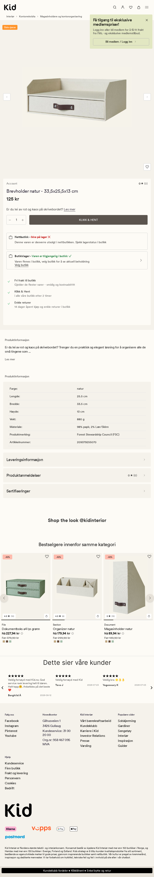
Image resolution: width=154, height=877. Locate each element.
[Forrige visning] (6, 97)
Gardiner (124, 726)
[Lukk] (146, 20)
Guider (122, 746)
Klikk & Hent (88, 219)
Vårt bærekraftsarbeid (95, 721)
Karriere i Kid (89, 731)
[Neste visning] (147, 97)
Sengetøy (124, 731)
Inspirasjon (125, 741)
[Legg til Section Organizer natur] (97, 616)
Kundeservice (14, 763)
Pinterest (11, 731)
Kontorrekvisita (27, 16)
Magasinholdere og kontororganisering (61, 16)
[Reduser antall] (9, 219)
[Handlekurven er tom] (139, 7)
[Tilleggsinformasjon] (21, 634)
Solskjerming (127, 721)
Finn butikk (12, 768)
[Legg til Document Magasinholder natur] (149, 616)
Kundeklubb (88, 726)
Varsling (85, 746)
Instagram (12, 726)
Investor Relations (92, 736)
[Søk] (115, 7)
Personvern (12, 778)
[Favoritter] (131, 7)
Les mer (69, 209)
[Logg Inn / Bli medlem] (123, 7)
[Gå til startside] (10, 7)
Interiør (10, 16)
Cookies (10, 783)
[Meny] (147, 7)
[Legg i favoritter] (147, 167)
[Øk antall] (22, 219)
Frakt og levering (16, 773)
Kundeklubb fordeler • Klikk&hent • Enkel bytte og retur (77, 870)
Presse (84, 741)
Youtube (10, 736)
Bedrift (9, 788)
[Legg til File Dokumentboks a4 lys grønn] (46, 616)
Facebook (11, 721)
